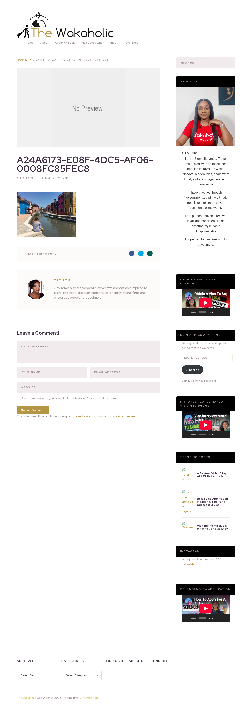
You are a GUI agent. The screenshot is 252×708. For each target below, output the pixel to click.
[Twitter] (174, 674)
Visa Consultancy (92, 42)
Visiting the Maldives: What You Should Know (213, 527)
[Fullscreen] (225, 312)
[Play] (187, 312)
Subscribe (192, 370)
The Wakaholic (26, 698)
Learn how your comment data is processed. (105, 416)
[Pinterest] (225, 697)
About (44, 42)
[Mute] (218, 312)
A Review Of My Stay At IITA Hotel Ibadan (212, 475)
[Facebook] (153, 674)
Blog (113, 42)
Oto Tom (25, 178)
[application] (206, 302)
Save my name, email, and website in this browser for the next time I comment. (72, 398)
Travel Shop (131, 42)
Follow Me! (188, 564)
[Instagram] (164, 674)
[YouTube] (184, 674)
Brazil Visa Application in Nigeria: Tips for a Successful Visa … (212, 501)
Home (30, 42)
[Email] (153, 682)
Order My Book (65, 42)
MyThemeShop (87, 698)
